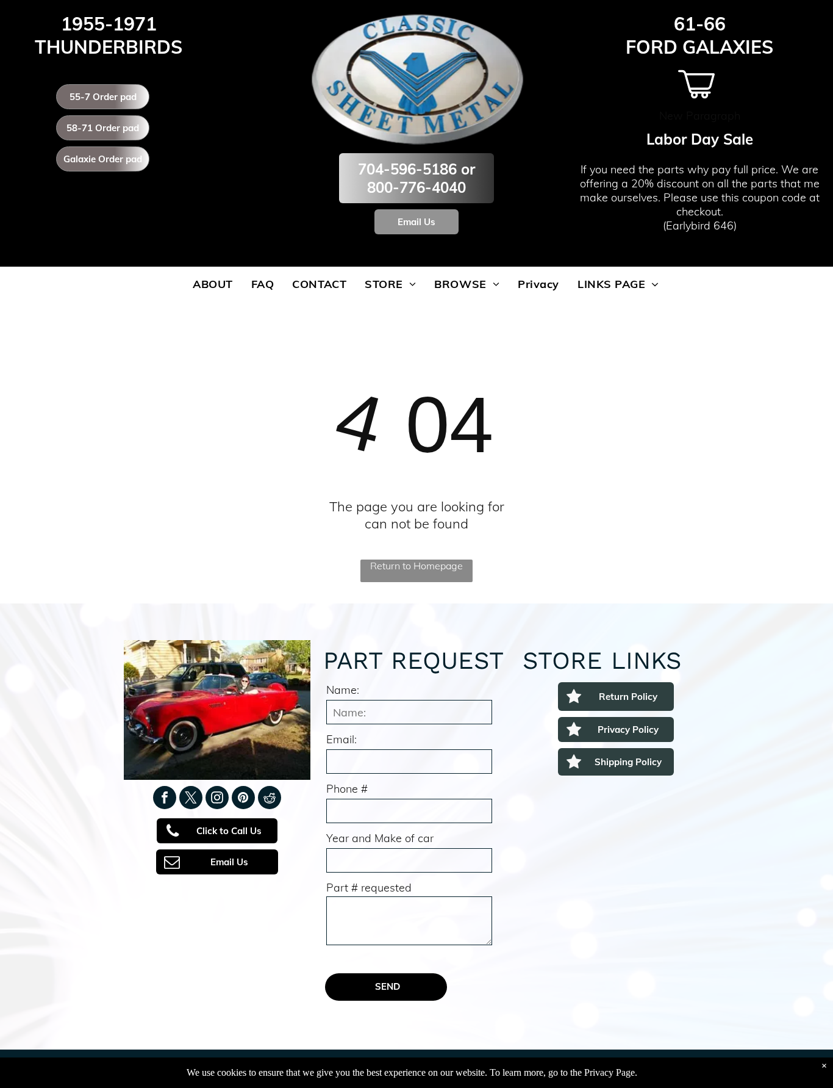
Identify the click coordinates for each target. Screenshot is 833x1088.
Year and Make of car (380, 838)
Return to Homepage (416, 566)
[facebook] (164, 799)
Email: (341, 739)
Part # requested (369, 888)
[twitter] (190, 799)
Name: (342, 690)
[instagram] (217, 799)
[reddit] (269, 799)
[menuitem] (213, 284)
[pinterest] (243, 799)
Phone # (347, 789)
